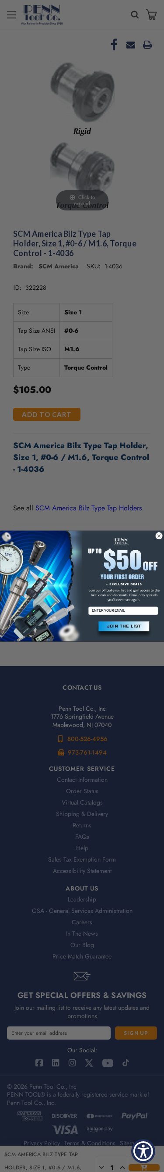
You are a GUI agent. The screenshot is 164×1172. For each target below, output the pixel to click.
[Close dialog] (158, 535)
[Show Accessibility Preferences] (143, 1151)
